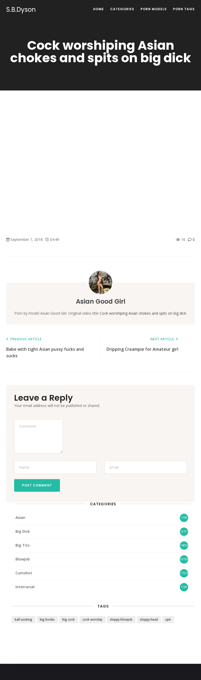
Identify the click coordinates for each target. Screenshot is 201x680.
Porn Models (154, 9)
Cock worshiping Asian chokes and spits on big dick (143, 313)
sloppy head (149, 619)
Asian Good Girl (100, 301)
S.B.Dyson (21, 10)
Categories (122, 9)
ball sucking (23, 619)
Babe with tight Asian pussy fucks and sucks (45, 348)
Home (98, 9)
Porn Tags (184, 9)
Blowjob (22, 559)
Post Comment (37, 485)
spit (168, 619)
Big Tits (22, 545)
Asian (20, 517)
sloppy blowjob (121, 619)
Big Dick (22, 531)
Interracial (25, 586)
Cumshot (23, 572)
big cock (68, 619)
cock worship (92, 619)
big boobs (47, 619)
